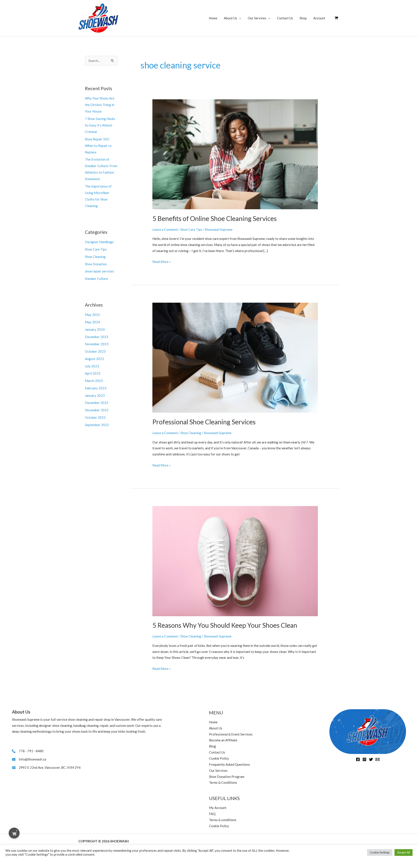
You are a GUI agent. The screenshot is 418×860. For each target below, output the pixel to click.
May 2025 (92, 315)
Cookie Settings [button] (380, 852)
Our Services (257, 18)
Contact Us (285, 18)
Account (319, 18)
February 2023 (95, 388)
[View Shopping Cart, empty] (336, 18)
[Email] (377, 759)
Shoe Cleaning (95, 257)
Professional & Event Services (231, 734)
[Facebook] (358, 759)
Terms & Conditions (223, 782)
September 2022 (97, 425)
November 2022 (96, 410)
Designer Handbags (99, 242)
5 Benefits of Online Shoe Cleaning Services (214, 218)
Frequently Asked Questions (229, 764)
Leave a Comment (165, 229)
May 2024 (92, 322)
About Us (230, 18)
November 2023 (96, 344)
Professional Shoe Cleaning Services (204, 422)
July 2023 (92, 366)
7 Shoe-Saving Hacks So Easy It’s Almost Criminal (100, 125)
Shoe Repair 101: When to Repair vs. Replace (98, 145)
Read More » (161, 262)
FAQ (212, 814)
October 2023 (95, 351)
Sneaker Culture (96, 279)
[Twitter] (371, 759)
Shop (303, 18)
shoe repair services (99, 271)
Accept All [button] (403, 852)
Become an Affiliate (223, 740)
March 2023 (94, 381)
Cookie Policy (219, 758)
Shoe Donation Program (226, 777)
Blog (212, 746)
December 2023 (96, 337)
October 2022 (95, 417)
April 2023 (92, 373)
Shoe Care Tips (96, 249)
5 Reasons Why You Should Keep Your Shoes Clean (224, 625)
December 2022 (96, 403)
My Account (217, 808)
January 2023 (95, 395)
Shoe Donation (96, 264)
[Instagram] (364, 759)
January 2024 (95, 329)
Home (213, 18)
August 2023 (94, 359)
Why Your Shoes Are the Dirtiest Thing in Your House (99, 104)
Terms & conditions (222, 820)
